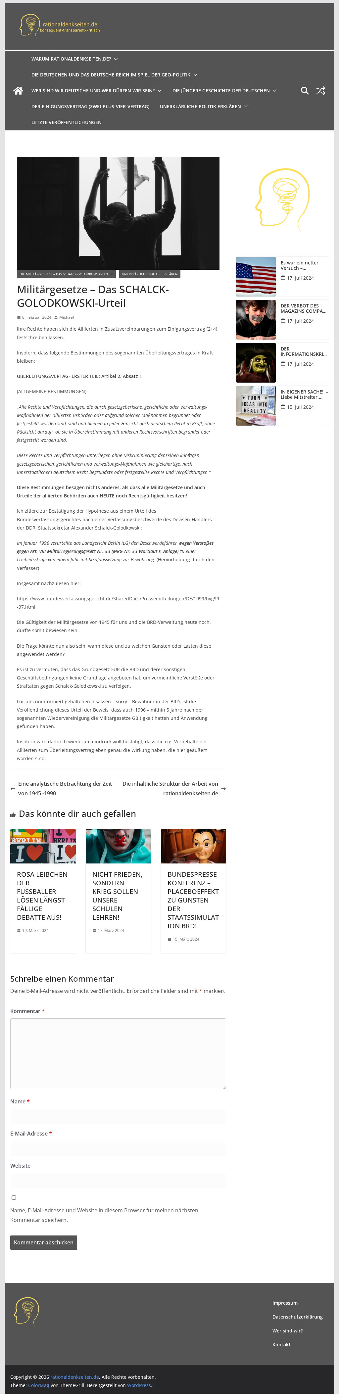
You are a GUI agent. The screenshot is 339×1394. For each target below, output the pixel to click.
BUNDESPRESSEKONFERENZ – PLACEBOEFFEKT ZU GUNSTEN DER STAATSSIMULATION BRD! (193, 900)
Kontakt (281, 1344)
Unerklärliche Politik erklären (200, 106)
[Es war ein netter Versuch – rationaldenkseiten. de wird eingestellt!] (256, 277)
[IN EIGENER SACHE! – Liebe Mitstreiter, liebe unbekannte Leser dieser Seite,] (256, 406)
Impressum (285, 1303)
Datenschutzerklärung (297, 1317)
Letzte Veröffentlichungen (66, 122)
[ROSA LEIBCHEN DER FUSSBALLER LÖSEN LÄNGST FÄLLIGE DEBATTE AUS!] (42, 833)
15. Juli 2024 (300, 407)
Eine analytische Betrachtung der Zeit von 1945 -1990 (65, 788)
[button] (114, 59)
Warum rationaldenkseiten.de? (71, 59)
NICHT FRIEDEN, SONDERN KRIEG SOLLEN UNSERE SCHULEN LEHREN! (117, 896)
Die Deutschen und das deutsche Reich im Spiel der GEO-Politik (110, 74)
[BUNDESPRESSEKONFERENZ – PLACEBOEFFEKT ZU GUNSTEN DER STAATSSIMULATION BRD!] (193, 833)
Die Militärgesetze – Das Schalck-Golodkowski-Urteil (66, 274)
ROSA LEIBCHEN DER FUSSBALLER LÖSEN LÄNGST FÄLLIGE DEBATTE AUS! (42, 896)
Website (20, 1165)
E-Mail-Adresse (31, 1133)
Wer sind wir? (287, 1330)
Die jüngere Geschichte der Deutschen (221, 90)
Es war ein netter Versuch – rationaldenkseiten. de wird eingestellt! (302, 265)
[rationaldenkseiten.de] (18, 91)
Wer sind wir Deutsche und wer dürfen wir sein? (93, 90)
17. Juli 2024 (300, 278)
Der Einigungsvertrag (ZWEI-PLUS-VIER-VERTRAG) (90, 106)
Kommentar (27, 1011)
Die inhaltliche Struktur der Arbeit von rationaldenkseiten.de (170, 788)
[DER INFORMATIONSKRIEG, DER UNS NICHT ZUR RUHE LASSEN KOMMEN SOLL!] (256, 363)
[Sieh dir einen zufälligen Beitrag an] (321, 91)
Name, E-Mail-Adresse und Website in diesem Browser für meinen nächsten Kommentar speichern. (104, 1215)
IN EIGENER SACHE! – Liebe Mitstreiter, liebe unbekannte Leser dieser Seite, (304, 394)
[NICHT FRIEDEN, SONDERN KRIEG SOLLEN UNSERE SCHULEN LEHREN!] (118, 833)
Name (20, 1101)
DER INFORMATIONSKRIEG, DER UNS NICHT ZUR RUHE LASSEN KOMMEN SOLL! (303, 351)
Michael (66, 317)
